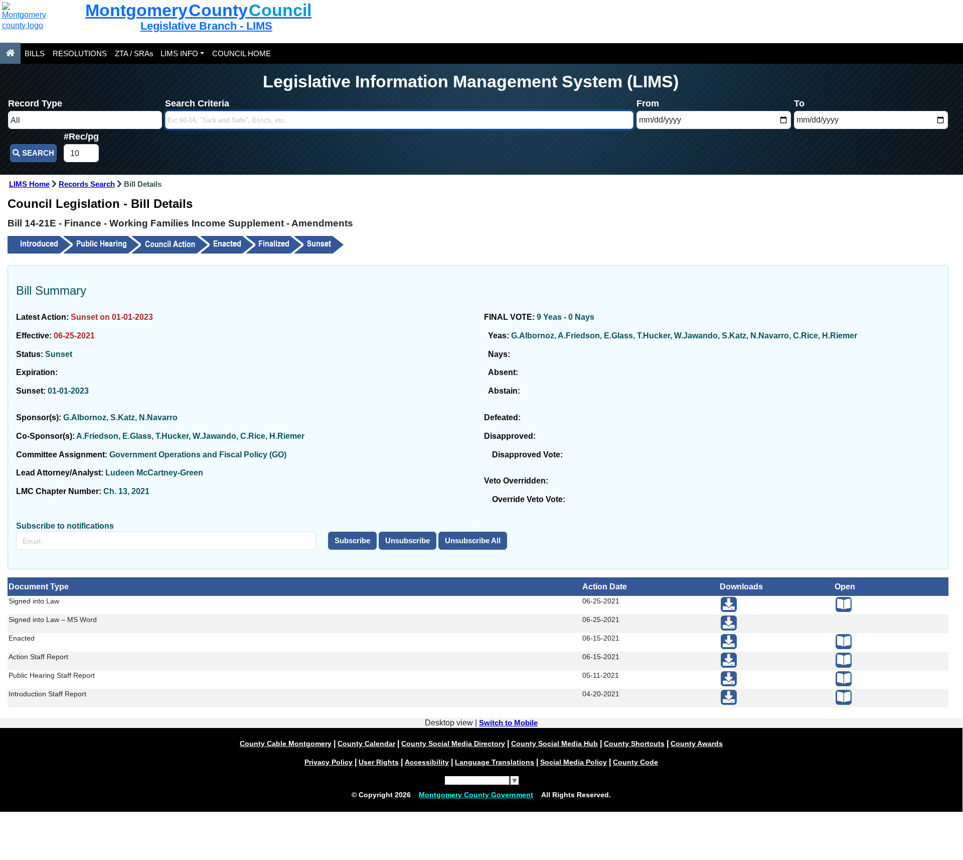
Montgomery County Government (476, 795)
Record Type (35, 103)
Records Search (87, 184)
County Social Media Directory (453, 744)
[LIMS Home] (10, 53)
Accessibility (427, 762)
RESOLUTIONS (80, 53)
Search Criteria (197, 103)
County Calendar (366, 744)
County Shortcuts (634, 744)
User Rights (379, 762)
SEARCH (37, 153)
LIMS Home (29, 184)
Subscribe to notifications (65, 526)
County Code (635, 762)
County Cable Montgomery (286, 744)
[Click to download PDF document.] (729, 604)
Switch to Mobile (508, 723)
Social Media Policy (573, 762)
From (647, 103)
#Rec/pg (81, 137)
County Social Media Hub (554, 744)
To (799, 103)
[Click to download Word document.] (729, 623)
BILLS (35, 53)
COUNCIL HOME (241, 53)
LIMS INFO (179, 53)
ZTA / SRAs (134, 53)
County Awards (697, 744)
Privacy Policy (328, 762)
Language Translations (494, 762)
